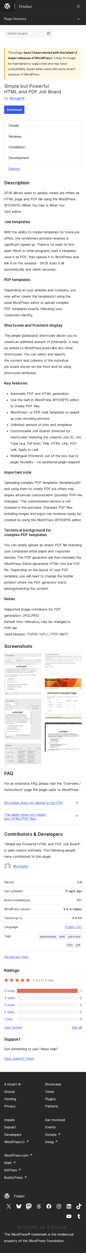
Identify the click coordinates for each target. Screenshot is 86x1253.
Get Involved (55, 1120)
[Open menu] (79, 6)
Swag (51, 1142)
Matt (10, 1163)
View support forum (19, 1058)
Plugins (50, 1099)
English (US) (73, 927)
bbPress (12, 1170)
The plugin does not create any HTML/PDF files (25, 817)
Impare (9, 1120)
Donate (53, 1135)
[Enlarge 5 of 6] (76, 684)
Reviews (15, 136)
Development (19, 158)
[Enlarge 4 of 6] (76, 659)
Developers (13, 1135)
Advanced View (16, 957)
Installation (17, 147)
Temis (49, 1092)
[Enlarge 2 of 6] (36, 704)
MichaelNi (16, 98)
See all (77, 1027)
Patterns (51, 1106)
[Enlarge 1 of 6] (36, 659)
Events (50, 1127)
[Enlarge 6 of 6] (76, 728)
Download (14, 109)
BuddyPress (15, 1177)
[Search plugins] (48, 33)
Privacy (10, 1106)
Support (14, 169)
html (62, 936)
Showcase (53, 1084)
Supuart (10, 1127)
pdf (78, 944)
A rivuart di (12, 1084)
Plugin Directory (15, 19)
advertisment (48, 936)
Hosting (10, 1099)
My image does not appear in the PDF (33, 803)
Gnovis (9, 1092)
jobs (70, 944)
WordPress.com (18, 1155)
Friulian (19, 1196)
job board (74, 936)
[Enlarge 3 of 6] (36, 748)
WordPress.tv (16, 1142)
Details (14, 125)
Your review (13, 1027)
